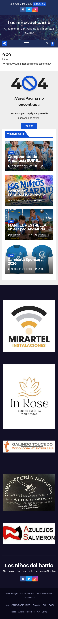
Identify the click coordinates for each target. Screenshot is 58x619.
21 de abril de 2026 (22, 269)
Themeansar (29, 597)
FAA (44, 605)
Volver (29, 125)
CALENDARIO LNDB (20, 605)
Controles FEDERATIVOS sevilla (26, 193)
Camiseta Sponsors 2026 (25, 261)
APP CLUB (42, 612)
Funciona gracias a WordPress (20, 593)
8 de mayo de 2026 (21, 200)
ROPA (51, 605)
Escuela (36, 605)
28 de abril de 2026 (22, 235)
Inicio (5, 59)
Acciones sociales (26, 612)
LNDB (11, 152)
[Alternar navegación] (26, 43)
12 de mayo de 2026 (22, 166)
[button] (47, 43)
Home (6, 605)
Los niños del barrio (29, 22)
